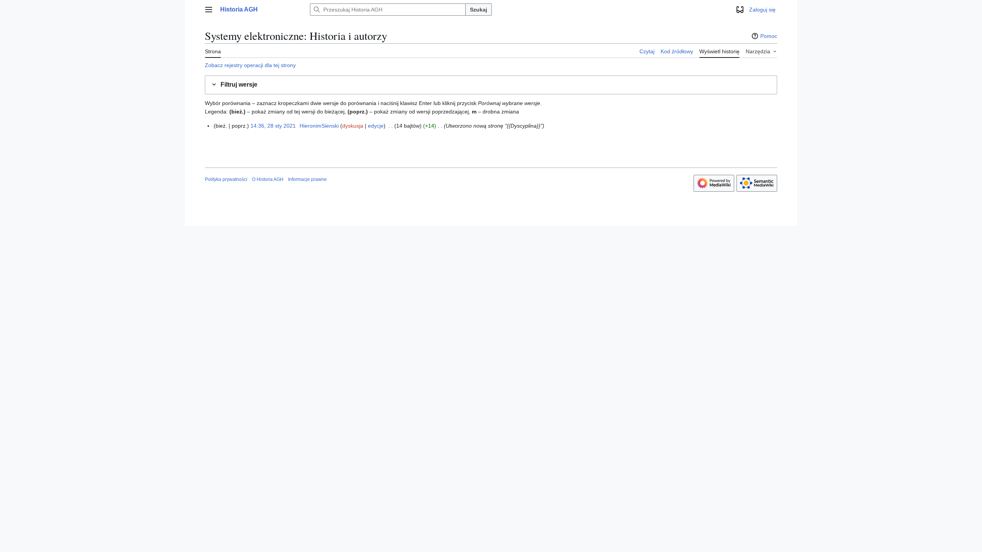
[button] (209, 9)
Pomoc (768, 36)
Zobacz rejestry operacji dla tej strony (250, 65)
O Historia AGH (267, 179)
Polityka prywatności (226, 179)
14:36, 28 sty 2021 (273, 126)
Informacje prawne (307, 179)
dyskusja (352, 126)
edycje (376, 126)
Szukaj (478, 10)
